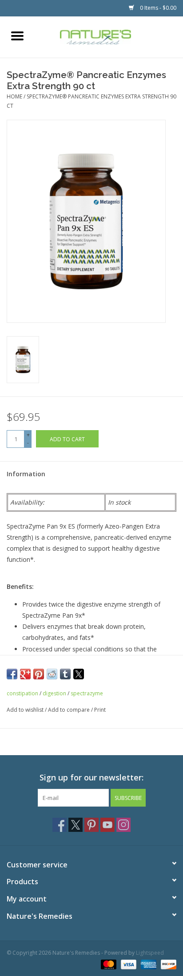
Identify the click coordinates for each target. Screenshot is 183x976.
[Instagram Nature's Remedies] (123, 825)
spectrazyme (87, 693)
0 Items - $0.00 (157, 8)
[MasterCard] (108, 964)
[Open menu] (17, 35)
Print (100, 709)
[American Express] (148, 964)
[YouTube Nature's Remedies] (107, 825)
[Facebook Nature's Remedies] (59, 825)
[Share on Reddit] (52, 674)
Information (26, 474)
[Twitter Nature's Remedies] (75, 825)
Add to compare (69, 709)
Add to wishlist (26, 709)
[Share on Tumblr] (65, 674)
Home (14, 96)
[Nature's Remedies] (109, 36)
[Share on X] (78, 674)
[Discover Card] (167, 964)
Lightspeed (150, 952)
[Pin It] (38, 674)
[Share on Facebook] (12, 674)
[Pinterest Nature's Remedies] (91, 825)
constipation (22, 693)
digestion (54, 693)
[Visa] (128, 964)
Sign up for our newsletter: (91, 777)
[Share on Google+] (25, 674)
